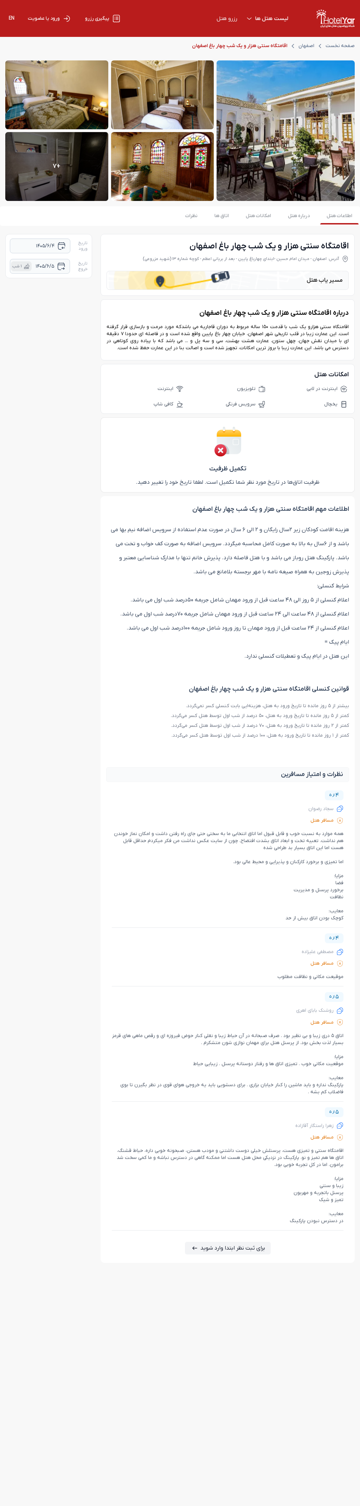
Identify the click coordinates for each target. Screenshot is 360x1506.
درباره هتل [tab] (299, 216)
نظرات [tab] (191, 216)
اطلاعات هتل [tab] (339, 216)
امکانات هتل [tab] (258, 216)
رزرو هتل (227, 18)
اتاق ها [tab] (221, 216)
